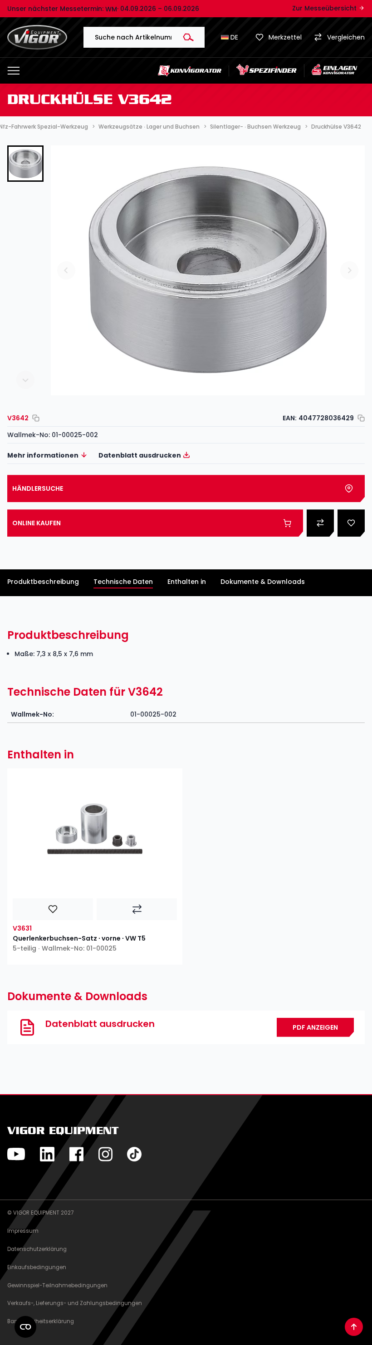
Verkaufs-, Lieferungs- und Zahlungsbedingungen (74, 1303)
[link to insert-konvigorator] (334, 70)
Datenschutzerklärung (37, 1249)
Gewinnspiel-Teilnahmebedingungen (57, 1285)
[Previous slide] (25, 161)
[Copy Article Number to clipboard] (34, 418)
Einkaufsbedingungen (36, 1267)
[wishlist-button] (53, 909)
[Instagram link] (105, 1154)
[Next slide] (25, 380)
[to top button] (354, 1327)
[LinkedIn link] (47, 1154)
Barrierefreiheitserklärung (40, 1321)
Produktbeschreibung (43, 581)
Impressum (23, 1231)
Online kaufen (36, 523)
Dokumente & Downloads (262, 581)
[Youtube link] (16, 1154)
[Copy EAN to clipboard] (359, 418)
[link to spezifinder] (266, 70)
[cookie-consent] (25, 1327)
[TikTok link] (134, 1154)
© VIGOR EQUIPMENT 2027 (40, 1212)
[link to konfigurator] (190, 70)
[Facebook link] (76, 1154)
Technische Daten (123, 581)
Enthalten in (186, 581)
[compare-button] (137, 909)
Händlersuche (37, 488)
